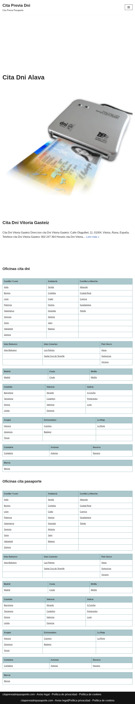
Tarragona (8, 399)
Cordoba (52, 293)
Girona (7, 405)
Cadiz (50, 299)
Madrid (7, 377)
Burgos (7, 293)
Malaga (51, 329)
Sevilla (51, 287)
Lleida (7, 411)
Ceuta (52, 377)
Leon (6, 299)
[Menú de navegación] (129, 7)
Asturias (54, 453)
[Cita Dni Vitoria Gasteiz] (67, 151)
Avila (6, 287)
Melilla (94, 377)
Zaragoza (8, 432)
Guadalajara (85, 305)
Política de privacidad (64, 694)
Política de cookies (90, 694)
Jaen (50, 323)
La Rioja (101, 426)
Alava (104, 350)
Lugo (89, 405)
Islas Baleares (10, 350)
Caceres (48, 426)
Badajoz (47, 432)
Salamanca (9, 311)
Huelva (51, 305)
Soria (6, 323)
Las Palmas (49, 350)
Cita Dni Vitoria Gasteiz (25, 222)
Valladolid (8, 329)
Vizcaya (104, 362)
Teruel (7, 438)
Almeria (51, 317)
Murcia (7, 469)
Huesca (7, 426)
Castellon (51, 399)
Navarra (96, 453)
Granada (52, 311)
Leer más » (92, 236)
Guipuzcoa (106, 356)
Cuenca (83, 299)
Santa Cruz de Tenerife (54, 356)
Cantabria (8, 453)
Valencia (50, 405)
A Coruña (91, 393)
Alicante (50, 393)
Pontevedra (92, 399)
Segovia (7, 317)
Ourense (50, 411)
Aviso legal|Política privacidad (72, 700)
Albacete (84, 287)
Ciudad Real (85, 293)
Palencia (8, 305)
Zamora (7, 335)
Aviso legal (43, 694)
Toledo (83, 311)
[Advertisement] (67, 39)
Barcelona (8, 393)
